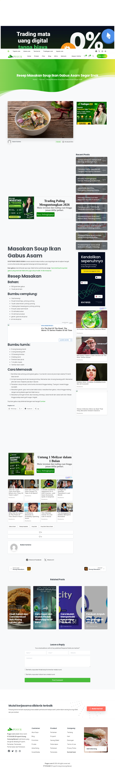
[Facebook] (96, 51)
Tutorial (41, 79)
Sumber (42, 401)
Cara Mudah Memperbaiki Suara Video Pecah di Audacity (68, 618)
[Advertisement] (57, 12)
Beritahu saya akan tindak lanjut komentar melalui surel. (44, 670)
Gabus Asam (12, 526)
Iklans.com (26, 51)
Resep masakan (23, 526)
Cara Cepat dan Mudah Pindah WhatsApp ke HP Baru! (44, 618)
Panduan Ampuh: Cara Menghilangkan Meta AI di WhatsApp (95, 618)
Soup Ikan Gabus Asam (47, 526)
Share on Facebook (35, 560)
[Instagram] (102, 51)
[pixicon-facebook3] (9, 751)
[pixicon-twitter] (12, 751)
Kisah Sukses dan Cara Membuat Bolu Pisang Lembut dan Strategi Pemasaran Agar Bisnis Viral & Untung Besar (18, 618)
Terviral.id (37, 51)
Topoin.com (16, 51)
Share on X (50, 560)
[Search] (93, 56)
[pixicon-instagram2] (16, 751)
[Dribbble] (105, 51)
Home (35, 79)
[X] (99, 51)
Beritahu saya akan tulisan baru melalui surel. (40, 674)
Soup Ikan (34, 526)
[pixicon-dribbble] (20, 751)
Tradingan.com (48, 51)
